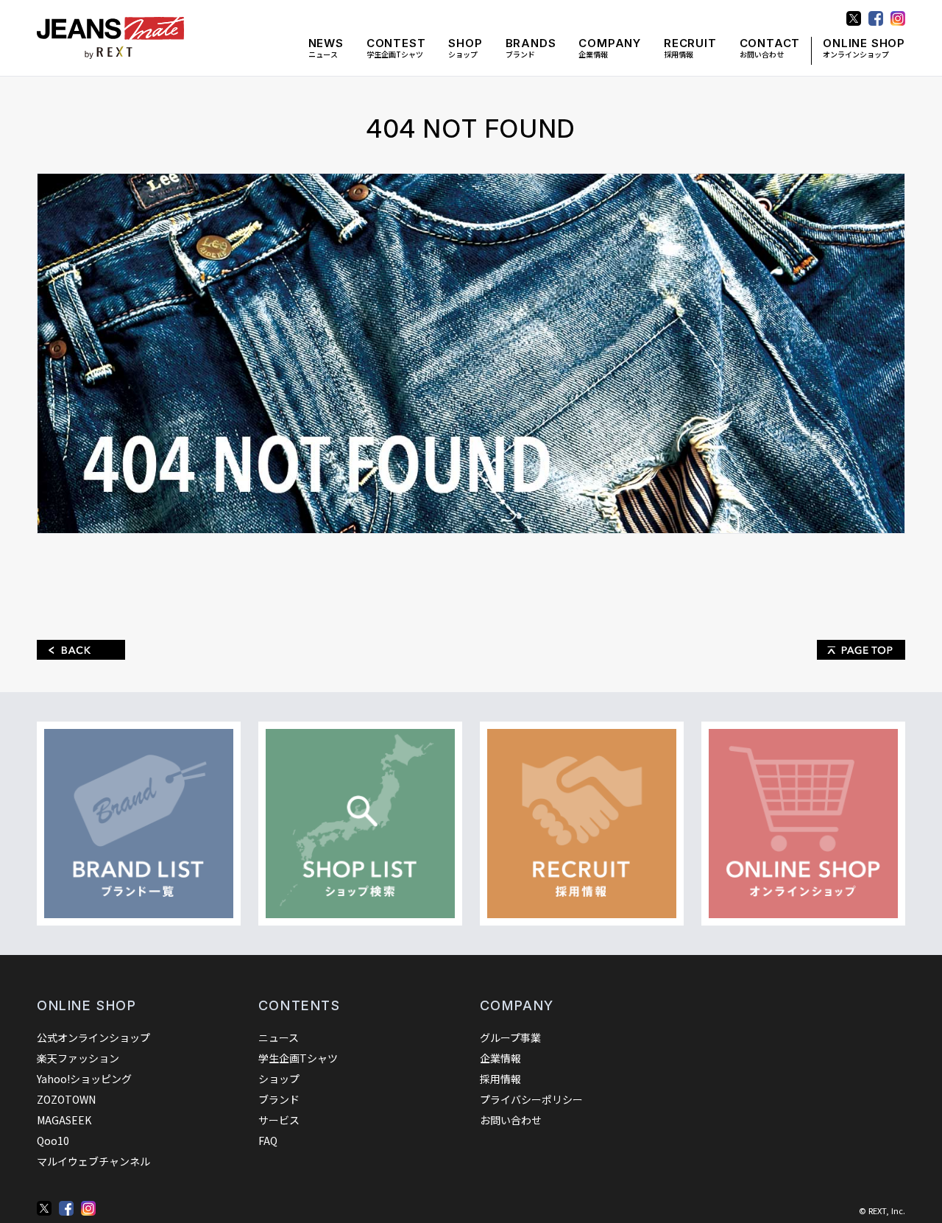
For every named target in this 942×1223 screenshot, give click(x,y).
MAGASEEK (64, 1120)
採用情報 (690, 48)
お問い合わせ (770, 48)
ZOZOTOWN (66, 1099)
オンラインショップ (864, 48)
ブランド (531, 48)
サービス (279, 1120)
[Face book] (66, 1208)
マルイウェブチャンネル (93, 1161)
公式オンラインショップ (93, 1037)
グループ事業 (510, 1037)
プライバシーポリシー (531, 1099)
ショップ (465, 48)
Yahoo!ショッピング (84, 1078)
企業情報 (609, 48)
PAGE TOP (861, 650)
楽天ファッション (78, 1058)
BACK (81, 650)
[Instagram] (88, 1208)
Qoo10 (53, 1140)
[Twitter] (44, 1208)
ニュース (326, 48)
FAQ (267, 1140)
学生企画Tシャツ (396, 48)
